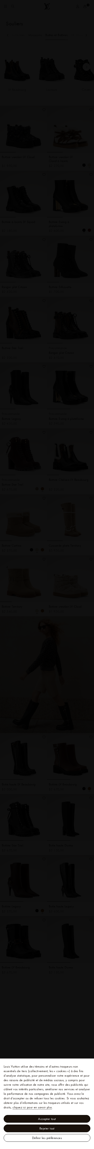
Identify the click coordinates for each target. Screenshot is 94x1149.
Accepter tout (47, 1119)
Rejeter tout (47, 1128)
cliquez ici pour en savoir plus (32, 1107)
